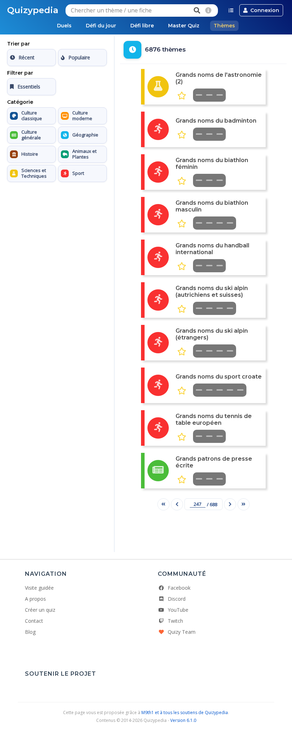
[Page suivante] (230, 504)
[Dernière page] (244, 504)
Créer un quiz (40, 609)
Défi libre (142, 25)
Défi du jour (101, 25)
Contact (34, 620)
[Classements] (231, 10)
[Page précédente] (177, 504)
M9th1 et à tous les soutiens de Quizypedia (184, 712)
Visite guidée (39, 587)
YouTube (178, 609)
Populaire (79, 57)
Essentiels (28, 86)
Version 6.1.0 (183, 720)
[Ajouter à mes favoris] (182, 96)
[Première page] (163, 504)
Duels (64, 25)
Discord (177, 598)
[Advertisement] (57, 229)
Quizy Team (181, 631)
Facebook (179, 587)
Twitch (175, 620)
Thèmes (224, 25)
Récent (27, 57)
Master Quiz (183, 25)
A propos (35, 598)
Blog (30, 631)
